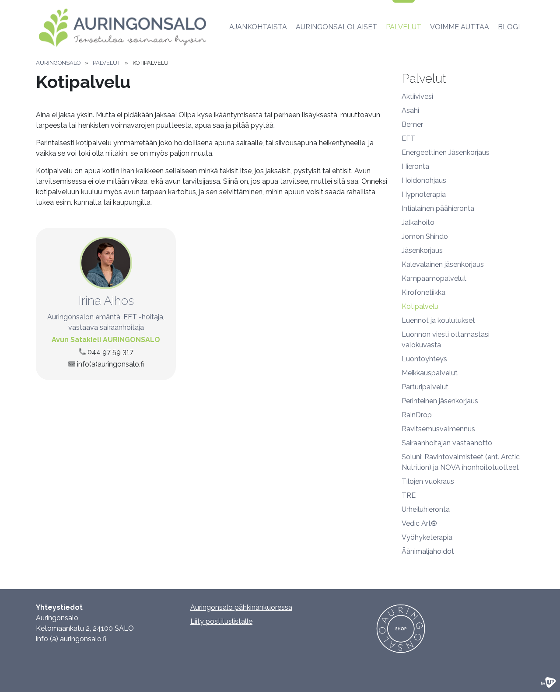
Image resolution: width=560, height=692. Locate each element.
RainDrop (417, 415)
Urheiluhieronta (426, 509)
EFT (408, 138)
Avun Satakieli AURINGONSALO (106, 340)
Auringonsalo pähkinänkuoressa (241, 607)
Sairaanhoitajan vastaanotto (447, 443)
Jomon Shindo (425, 236)
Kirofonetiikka (423, 292)
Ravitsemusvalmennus (438, 429)
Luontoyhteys (424, 359)
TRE (409, 495)
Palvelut (403, 27)
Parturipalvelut (425, 387)
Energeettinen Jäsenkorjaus (446, 152)
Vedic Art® (419, 523)
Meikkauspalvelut (430, 373)
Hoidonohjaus (424, 180)
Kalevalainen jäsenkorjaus (443, 264)
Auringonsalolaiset (336, 27)
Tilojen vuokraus (428, 481)
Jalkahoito (418, 222)
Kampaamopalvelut (434, 278)
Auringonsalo (58, 62)
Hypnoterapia (424, 194)
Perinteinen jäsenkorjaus (440, 401)
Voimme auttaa (459, 27)
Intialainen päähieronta (438, 208)
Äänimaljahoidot (428, 551)
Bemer (412, 124)
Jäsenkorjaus (422, 250)
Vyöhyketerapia (427, 537)
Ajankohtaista (258, 27)
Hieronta (415, 166)
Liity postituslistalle (221, 621)
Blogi (509, 27)
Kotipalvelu (420, 306)
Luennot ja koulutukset (438, 320)
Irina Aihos (106, 301)
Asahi (410, 110)
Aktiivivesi (417, 96)
